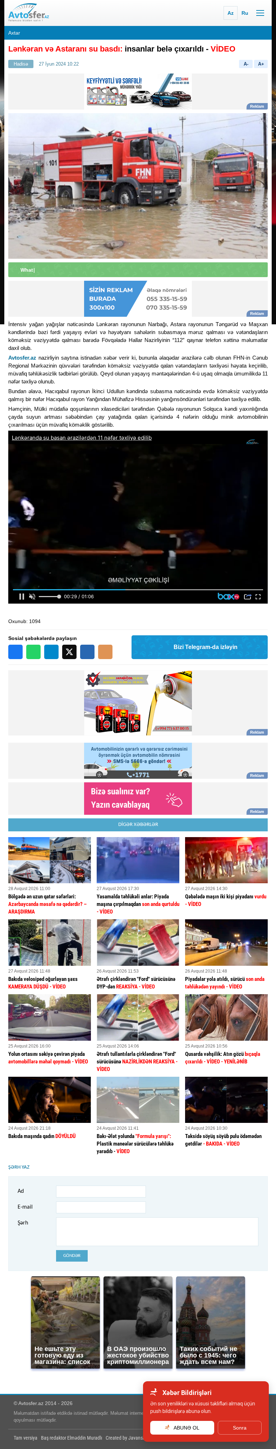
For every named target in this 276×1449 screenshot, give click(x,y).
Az (230, 13)
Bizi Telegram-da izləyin (206, 647)
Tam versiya (25, 1438)
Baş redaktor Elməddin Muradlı (71, 1438)
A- (246, 64)
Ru (245, 13)
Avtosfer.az (22, 358)
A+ (261, 64)
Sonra (240, 1428)
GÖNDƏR (71, 1255)
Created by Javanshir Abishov (135, 1438)
